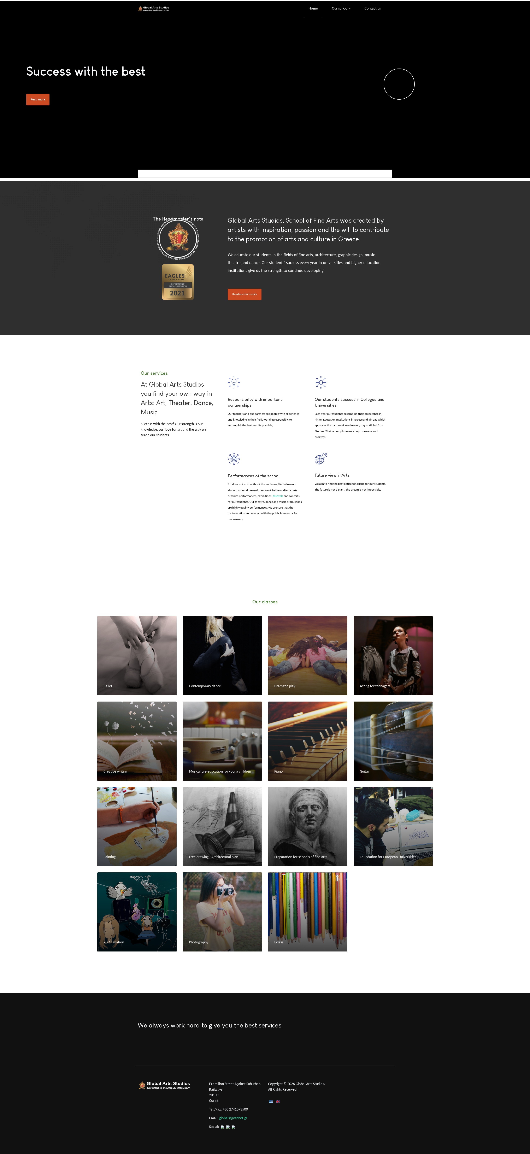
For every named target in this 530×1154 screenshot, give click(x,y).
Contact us (373, 9)
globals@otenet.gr (233, 1118)
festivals (278, 496)
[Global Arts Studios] (154, 8)
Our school (340, 9)
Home (313, 9)
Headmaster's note (244, 294)
